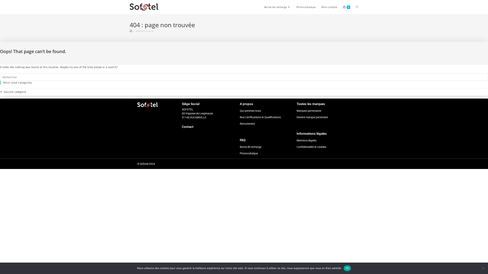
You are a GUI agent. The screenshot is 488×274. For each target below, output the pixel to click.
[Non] (483, 268)
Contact (187, 127)
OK (347, 268)
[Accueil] (131, 31)
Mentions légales (306, 140)
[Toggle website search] (357, 7)
